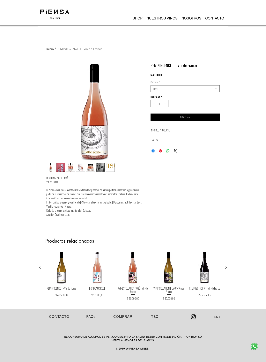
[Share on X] (175, 151)
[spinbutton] (159, 103)
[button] (162, 18)
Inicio (50, 49)
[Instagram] (193, 317)
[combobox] (185, 88)
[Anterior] (40, 267)
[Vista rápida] (62, 268)
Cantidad (155, 82)
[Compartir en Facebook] (153, 151)
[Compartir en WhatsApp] (168, 151)
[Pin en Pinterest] (160, 151)
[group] (133, 276)
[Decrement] (153, 103)
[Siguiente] (226, 267)
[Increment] (165, 103)
